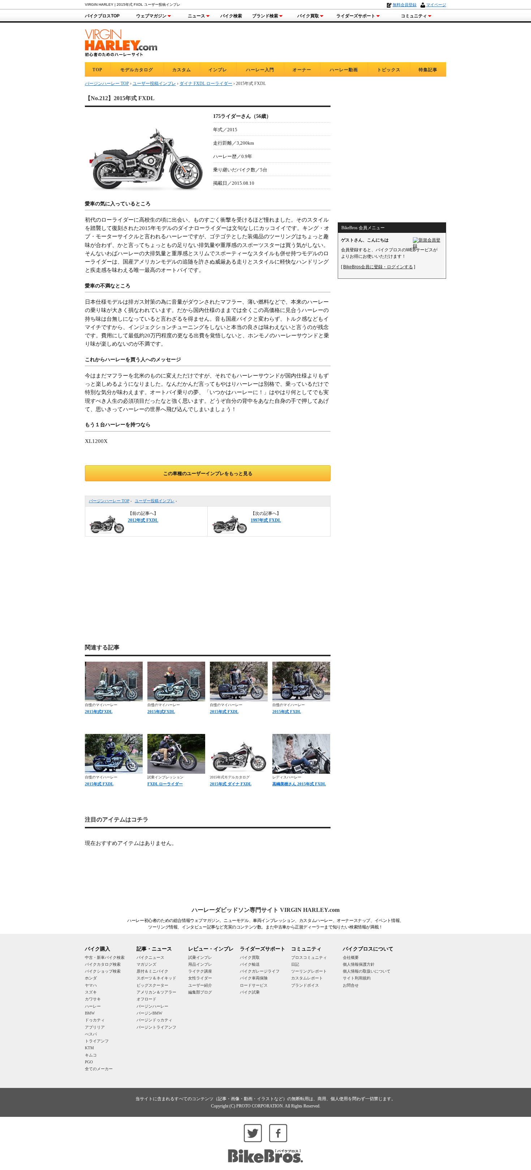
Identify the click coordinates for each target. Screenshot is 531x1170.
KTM (89, 1048)
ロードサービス (254, 985)
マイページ (436, 5)
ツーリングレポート (309, 971)
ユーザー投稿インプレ (154, 501)
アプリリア (95, 1027)
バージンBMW (149, 1013)
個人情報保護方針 (359, 964)
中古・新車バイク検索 (105, 957)
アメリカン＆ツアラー (156, 992)
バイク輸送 (250, 964)
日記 (295, 964)
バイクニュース (150, 957)
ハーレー (93, 1006)
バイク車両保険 (254, 978)
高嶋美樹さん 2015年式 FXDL (299, 784)
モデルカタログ (136, 69)
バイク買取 (308, 15)
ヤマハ (91, 985)
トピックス (389, 69)
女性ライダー (200, 978)
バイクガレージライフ (260, 971)
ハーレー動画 (344, 69)
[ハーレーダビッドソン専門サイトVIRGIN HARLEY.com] (121, 42)
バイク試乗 (250, 992)
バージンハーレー (152, 1006)
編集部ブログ (200, 992)
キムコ (91, 1055)
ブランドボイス (305, 985)
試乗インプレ (200, 957)
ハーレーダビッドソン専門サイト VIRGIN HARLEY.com (266, 910)
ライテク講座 (200, 971)
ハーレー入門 (260, 69)
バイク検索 (231, 15)
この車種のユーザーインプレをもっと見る (207, 473)
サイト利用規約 (357, 978)
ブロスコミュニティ (309, 957)
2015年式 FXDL (224, 711)
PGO (89, 1062)
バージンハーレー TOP (109, 501)
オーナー (302, 69)
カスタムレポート (307, 978)
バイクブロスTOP (102, 15)
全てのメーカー (99, 1069)
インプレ (217, 69)
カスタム (181, 69)
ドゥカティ (95, 1020)
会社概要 (351, 957)
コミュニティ (414, 15)
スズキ (91, 992)
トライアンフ (97, 1041)
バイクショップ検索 (103, 971)
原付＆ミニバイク (152, 971)
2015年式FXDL (98, 711)
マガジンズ (146, 964)
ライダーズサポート (355, 15)
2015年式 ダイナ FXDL (230, 784)
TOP (97, 69)
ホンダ (91, 978)
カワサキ (93, 999)
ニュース (196, 15)
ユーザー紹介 (200, 985)
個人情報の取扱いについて (366, 971)
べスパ (91, 1034)
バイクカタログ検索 (103, 964)
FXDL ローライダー (165, 784)
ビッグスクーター (152, 985)
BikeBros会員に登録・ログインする (378, 266)
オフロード (146, 999)
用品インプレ (200, 964)
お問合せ (351, 985)
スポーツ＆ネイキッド (156, 978)
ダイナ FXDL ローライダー (206, 83)
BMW (90, 1013)
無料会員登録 (404, 5)
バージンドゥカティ (154, 1020)
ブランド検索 (265, 15)
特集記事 (428, 69)
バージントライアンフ (156, 1027)
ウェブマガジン (151, 15)
